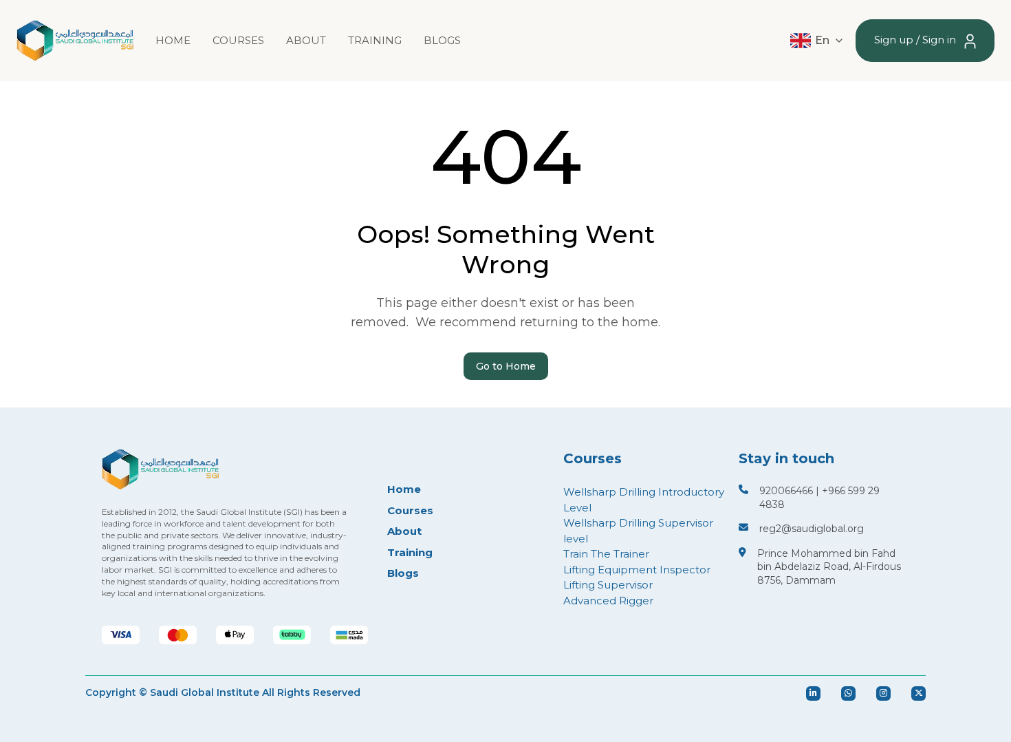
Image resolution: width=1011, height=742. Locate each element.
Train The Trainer (606, 553)
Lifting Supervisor (608, 584)
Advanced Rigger (608, 600)
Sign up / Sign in (916, 39)
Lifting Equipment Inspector (636, 569)
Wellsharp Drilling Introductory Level (643, 499)
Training (375, 40)
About (306, 40)
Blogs (442, 40)
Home (173, 40)
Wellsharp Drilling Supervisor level (638, 530)
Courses (238, 40)
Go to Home (506, 366)
